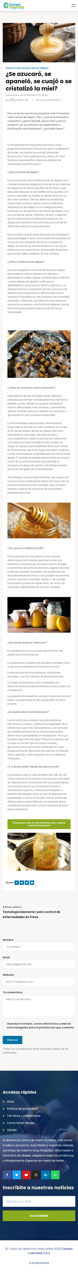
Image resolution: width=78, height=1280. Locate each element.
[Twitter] (16, 1175)
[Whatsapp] (55, 1175)
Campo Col (21, 100)
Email (6, 957)
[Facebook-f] (7, 1175)
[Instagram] (36, 1175)
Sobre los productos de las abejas (27, 68)
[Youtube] (26, 1175)
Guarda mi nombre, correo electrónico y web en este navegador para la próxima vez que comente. (41, 1025)
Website (8, 975)
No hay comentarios (48, 100)
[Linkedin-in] (45, 1175)
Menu (73, 5)
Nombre (8, 940)
